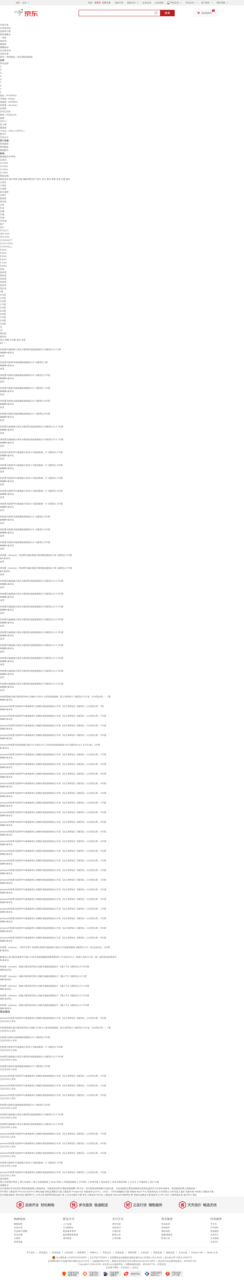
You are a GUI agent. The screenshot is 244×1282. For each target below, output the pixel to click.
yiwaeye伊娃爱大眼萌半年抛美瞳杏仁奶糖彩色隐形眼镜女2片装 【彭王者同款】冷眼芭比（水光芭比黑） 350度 (53, 812)
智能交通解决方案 (53, 1191)
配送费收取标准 (70, 1234)
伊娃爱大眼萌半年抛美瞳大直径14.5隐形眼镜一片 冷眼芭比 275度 (31, 478)
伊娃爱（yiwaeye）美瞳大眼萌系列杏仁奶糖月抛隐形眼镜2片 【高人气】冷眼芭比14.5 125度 (44, 986)
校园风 (3, 198)
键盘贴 (3, 44)
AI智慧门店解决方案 (204, 1191)
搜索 (167, 12)
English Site (197, 1252)
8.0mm (3, 250)
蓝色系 (3, 285)
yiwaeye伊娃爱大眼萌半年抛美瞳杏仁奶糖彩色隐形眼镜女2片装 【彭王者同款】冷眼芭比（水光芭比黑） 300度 (53, 851)
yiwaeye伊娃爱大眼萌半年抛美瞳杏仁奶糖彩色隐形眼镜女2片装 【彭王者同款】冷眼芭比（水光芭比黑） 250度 (53, 899)
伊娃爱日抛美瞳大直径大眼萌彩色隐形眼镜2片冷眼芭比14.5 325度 (31, 645)
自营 (2, 356)
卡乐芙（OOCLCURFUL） (13, 131)
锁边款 (3, 336)
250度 (3, 314)
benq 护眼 (56, 1182)
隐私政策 (170, 1252)
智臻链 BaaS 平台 (138, 1191)
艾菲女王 (4, 137)
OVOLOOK (5, 111)
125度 (3, 298)
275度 (3, 317)
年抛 (2, 217)
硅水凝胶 (4, 192)
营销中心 (94, 1252)
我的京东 (131, 2)
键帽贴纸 (4, 47)
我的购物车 (206, 13)
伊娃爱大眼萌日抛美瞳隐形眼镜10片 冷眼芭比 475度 (25, 375)
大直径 (3, 182)
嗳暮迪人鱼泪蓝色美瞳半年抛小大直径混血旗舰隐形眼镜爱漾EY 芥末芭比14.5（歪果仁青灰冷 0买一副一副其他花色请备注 (58, 957)
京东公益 (183, 1252)
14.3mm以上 (6, 246)
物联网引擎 (127, 1195)
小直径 (3, 185)
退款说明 (165, 1231)
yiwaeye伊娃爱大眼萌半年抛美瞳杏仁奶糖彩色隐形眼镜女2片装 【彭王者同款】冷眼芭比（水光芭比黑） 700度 (53, 860)
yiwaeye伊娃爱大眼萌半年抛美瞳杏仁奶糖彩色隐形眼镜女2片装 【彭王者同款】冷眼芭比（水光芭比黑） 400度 (53, 783)
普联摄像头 (5, 34)
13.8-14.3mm (6, 243)
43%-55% (5, 237)
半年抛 (3, 221)
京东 (38, 14)
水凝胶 (3, 189)
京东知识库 (5, 28)
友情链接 (119, 1252)
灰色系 (3, 279)
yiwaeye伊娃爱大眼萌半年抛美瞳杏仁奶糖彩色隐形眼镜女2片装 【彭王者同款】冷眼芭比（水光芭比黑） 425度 (53, 831)
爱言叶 (3, 134)
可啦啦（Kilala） (8, 99)
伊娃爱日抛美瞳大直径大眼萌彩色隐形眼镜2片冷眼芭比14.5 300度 (31, 619)
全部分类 (4, 25)
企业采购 (159, 2)
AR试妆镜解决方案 (120, 1191)
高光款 (3, 333)
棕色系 (3, 272)
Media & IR (212, 1252)
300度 (3, 320)
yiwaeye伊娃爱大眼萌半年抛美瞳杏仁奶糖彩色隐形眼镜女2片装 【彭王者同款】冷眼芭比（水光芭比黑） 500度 (53, 735)
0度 (1, 291)
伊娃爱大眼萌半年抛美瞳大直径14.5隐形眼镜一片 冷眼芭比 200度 (31, 491)
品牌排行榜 (5, 31)
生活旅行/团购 (20, 1231)
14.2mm (4, 166)
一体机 (3, 37)
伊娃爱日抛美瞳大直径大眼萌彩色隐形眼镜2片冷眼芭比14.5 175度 (31, 439)
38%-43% (5, 234)
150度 (3, 301)
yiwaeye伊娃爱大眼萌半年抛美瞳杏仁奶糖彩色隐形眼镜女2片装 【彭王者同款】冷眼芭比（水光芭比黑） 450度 (53, 822)
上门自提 (67, 1224)
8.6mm (3, 259)
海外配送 (67, 1238)
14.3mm (4, 169)
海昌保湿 (105, 1182)
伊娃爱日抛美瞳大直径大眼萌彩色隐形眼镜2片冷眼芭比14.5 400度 (31, 658)
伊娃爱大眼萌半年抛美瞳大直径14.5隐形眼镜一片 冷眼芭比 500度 (31, 465)
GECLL (3, 121)
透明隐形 (11, 57)
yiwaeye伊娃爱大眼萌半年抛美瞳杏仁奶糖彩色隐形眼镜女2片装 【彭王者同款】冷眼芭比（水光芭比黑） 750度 (53, 716)
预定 (195, 1195)
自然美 (3, 108)
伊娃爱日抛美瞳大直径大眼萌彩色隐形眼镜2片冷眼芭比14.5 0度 (30, 349)
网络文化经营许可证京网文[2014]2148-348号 (133, 1261)
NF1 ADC (165, 1195)
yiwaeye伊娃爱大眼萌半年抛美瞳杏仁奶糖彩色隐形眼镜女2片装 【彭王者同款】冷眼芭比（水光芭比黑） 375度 (53, 754)
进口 (2, 227)
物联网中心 (30, 1195)
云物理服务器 (176, 1195)
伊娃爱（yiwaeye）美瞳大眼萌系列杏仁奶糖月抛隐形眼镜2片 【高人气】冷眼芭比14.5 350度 (44, 1005)
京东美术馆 (5, 50)
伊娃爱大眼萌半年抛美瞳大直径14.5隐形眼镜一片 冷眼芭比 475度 (31, 452)
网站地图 (40, 1191)
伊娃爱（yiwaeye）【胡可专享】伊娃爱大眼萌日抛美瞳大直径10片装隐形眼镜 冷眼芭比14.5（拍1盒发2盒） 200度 (55, 947)
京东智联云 (164, 1191)
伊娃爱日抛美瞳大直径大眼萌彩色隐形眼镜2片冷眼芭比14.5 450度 (31, 632)
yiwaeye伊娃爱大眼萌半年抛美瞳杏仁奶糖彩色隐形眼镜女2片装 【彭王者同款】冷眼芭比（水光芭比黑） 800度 (53, 937)
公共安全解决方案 (73, 1195)
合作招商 (68, 1252)
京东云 (135, 1267)
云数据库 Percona (17, 1191)
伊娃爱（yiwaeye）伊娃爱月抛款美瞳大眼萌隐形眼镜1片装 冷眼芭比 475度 (36, 555)
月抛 (2, 214)
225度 (3, 311)
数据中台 (155, 1195)
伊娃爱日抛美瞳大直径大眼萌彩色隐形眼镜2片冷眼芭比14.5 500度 (31, 581)
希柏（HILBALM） (9, 115)
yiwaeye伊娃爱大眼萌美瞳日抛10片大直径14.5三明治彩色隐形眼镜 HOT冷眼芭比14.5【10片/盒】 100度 (50, 745)
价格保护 (165, 1227)
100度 (3, 295)
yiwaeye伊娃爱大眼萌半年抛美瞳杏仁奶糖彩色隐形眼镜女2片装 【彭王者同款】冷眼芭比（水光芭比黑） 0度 (52, 706)
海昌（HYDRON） (9, 95)
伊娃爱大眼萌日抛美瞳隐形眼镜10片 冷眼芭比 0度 (24, 362)
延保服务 (214, 1231)
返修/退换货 (167, 1234)
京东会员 (147, 2)
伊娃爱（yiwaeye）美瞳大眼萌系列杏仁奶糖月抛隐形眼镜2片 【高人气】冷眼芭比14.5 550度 (44, 995)
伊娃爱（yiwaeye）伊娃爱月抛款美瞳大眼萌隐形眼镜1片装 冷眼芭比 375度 (36, 568)
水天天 (133, 1182)
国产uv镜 (154, 1182)
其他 (2, 269)
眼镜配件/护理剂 (8, 156)
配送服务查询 (69, 1231)
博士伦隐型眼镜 (40, 1182)
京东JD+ (214, 1242)
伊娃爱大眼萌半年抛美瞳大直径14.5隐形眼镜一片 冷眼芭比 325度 (31, 504)
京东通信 (214, 1238)
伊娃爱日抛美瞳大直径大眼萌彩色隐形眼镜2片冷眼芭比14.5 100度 (31, 426)
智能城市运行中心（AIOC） (97, 1191)
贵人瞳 (3, 124)
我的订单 (119, 2)
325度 (3, 324)
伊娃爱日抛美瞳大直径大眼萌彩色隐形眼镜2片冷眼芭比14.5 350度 (31, 671)
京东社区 (145, 1252)
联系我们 (43, 1252)
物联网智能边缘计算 (54, 1195)
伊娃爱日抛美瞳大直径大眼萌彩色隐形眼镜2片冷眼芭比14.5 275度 (31, 606)
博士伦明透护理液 (8, 1182)
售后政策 (165, 1224)
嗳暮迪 (3, 127)
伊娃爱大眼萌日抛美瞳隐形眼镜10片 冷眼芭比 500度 (25, 414)
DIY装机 (214, 1227)
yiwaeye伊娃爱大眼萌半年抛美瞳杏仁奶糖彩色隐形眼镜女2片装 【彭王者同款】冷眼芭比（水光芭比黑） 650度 (53, 928)
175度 (3, 304)
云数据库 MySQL (95, 1195)
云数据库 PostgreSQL (73, 1191)
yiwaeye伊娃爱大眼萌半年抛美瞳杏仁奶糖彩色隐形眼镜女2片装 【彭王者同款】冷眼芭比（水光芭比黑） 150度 (53, 880)
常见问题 (18, 1234)
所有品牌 (4, 63)
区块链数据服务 (7, 1195)
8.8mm (3, 266)
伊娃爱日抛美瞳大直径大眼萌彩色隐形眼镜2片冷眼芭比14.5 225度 (31, 684)
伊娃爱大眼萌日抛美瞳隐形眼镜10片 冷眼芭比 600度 (25, 401)
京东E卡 (214, 1234)
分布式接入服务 (177, 1191)
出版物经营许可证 (100, 1261)
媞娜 (2, 118)
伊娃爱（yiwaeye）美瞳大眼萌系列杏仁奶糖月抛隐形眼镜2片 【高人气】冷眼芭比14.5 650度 (44, 966)
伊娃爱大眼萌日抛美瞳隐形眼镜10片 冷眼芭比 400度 (25, 516)
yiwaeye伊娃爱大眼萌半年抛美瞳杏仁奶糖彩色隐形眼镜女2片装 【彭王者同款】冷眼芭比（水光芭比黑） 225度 (53, 889)
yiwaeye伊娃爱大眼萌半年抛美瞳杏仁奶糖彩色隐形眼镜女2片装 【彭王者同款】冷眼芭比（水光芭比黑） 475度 (53, 725)
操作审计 (187, 1195)
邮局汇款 (116, 1234)
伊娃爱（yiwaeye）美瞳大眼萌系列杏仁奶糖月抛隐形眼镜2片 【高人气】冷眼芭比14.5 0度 (43, 976)
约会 (2, 208)
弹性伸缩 (20, 1195)
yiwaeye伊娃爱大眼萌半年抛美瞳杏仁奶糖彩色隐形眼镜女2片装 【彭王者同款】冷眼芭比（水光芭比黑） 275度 (53, 909)
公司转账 (116, 1238)
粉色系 (3, 282)
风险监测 (157, 1252)
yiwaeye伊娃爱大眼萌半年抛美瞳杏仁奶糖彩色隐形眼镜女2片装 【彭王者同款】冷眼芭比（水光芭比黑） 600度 (53, 774)
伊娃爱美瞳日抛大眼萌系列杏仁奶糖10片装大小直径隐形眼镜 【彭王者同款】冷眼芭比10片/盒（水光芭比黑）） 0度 (55, 696)
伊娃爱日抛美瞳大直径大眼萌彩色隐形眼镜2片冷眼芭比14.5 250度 (31, 594)
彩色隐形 (4, 144)
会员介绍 (18, 1227)
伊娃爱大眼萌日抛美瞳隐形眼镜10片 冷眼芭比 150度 (25, 388)
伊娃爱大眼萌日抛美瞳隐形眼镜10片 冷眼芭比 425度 (25, 529)
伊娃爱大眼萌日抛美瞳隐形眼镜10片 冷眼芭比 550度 (25, 542)
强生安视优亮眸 (119, 1182)
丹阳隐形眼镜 (69, 1182)
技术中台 (31, 1191)
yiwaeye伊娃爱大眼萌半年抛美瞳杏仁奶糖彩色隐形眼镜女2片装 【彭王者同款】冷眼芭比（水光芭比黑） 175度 (53, 802)
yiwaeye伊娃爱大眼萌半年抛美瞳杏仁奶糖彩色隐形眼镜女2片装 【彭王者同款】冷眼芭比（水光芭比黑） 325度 (53, 918)
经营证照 (161, 1264)
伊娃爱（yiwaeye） (9, 105)
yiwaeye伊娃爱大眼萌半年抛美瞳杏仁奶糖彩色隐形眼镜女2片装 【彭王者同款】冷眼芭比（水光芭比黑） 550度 (53, 764)
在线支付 (116, 1227)
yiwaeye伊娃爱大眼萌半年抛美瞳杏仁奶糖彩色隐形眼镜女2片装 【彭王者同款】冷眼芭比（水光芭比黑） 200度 (53, 841)
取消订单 (165, 1238)
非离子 (3, 195)
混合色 (3, 288)
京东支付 (125, 1267)
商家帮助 (81, 1252)
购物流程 (18, 1224)
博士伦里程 (25, 1182)
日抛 (2, 211)
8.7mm (3, 262)
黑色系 (3, 275)
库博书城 (94, 1182)
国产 (2, 224)
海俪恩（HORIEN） (9, 102)
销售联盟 (132, 1252)
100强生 (83, 1182)
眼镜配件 (4, 150)
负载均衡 (189, 1191)
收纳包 (3, 41)
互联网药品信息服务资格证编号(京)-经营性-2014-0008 (136, 1257)
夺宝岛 (213, 1224)
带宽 (85, 1195)
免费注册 (106, 2)
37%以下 (4, 230)
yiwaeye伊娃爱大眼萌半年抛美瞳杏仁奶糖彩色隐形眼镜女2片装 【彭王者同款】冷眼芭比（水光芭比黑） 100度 (53, 793)
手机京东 (174, 2)
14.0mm (4, 163)
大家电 (17, 1238)
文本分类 (40, 1195)
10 (1, 330)
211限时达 (68, 1227)
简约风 (3, 201)
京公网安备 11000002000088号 (71, 1257)
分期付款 (116, 1231)
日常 (2, 205)
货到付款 (116, 1224)
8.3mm (3, 253)
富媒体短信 (152, 1191)
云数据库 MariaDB (113, 1195)
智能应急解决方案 (142, 1195)
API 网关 (4, 1191)
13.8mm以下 (6, 240)
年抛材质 (143, 1182)
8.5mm (3, 256)
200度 (3, 307)
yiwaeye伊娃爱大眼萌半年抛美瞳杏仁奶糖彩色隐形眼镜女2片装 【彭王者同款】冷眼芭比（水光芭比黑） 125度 (53, 870)
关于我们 (30, 1252)
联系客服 (18, 1242)
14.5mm (4, 172)
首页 (2, 57)
